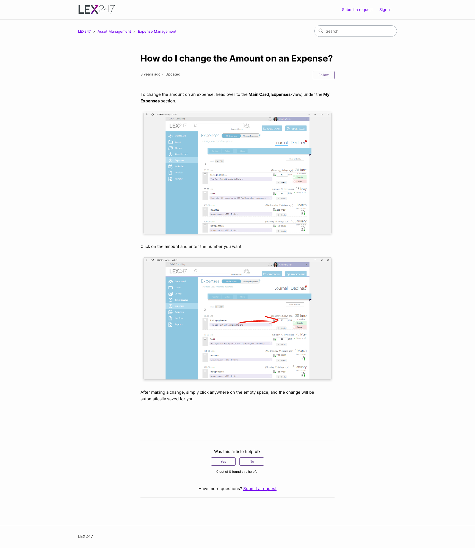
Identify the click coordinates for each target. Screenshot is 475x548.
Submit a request (357, 9)
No (252, 461)
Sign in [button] (385, 9)
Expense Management (157, 31)
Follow (324, 75)
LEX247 (84, 31)
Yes (223, 461)
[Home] (96, 10)
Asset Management (115, 31)
